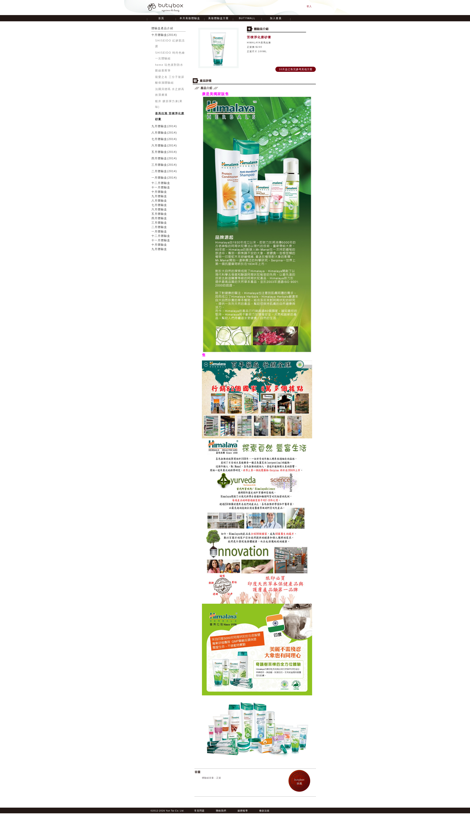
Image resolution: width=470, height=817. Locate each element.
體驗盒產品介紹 (162, 28)
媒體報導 (243, 810)
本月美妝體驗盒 (190, 18)
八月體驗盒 (159, 132)
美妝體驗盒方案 (218, 18)
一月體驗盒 (159, 177)
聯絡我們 (221, 810)
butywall (247, 18)
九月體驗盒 (159, 126)
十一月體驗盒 (160, 187)
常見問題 (199, 810)
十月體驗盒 (159, 34)
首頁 (161, 18)
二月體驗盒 (159, 171)
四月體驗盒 (159, 158)
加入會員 (276, 18)
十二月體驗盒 (160, 182)
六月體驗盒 (159, 145)
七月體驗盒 (159, 139)
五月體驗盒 (159, 151)
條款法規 (264, 810)
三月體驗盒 (159, 164)
